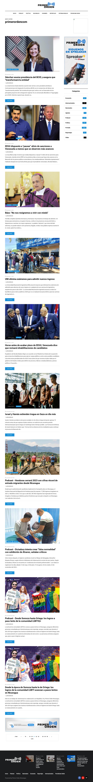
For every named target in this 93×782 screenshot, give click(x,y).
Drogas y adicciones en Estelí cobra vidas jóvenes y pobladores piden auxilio (40, 762)
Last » (32, 738)
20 (32, 736)
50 (47, 736)
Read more (9, 100)
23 (38, 736)
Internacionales (63, 13)
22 (36, 736)
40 (45, 736)
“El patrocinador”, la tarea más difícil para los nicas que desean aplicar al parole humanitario (82, 762)
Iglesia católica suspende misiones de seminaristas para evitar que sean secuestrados (61, 763)
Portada (16, 69)
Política (28, 13)
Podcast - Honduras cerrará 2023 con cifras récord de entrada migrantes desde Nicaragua (31, 481)
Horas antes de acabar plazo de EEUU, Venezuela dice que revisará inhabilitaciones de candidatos (31, 346)
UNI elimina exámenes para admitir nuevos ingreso (30, 279)
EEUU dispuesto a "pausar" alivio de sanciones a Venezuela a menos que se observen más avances (29, 147)
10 (25, 736)
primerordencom (16, 22)
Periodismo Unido (75, 13)
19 (29, 736)
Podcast (21, 13)
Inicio (14, 13)
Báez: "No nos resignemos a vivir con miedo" (26, 213)
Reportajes (53, 13)
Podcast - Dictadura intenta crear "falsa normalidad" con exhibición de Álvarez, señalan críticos (30, 550)
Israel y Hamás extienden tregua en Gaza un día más (30, 414)
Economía (44, 13)
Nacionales (36, 13)
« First (16, 736)
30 (42, 736)
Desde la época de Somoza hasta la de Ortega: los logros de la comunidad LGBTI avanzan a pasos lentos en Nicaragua (31, 690)
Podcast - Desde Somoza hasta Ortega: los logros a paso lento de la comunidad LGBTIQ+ (30, 619)
